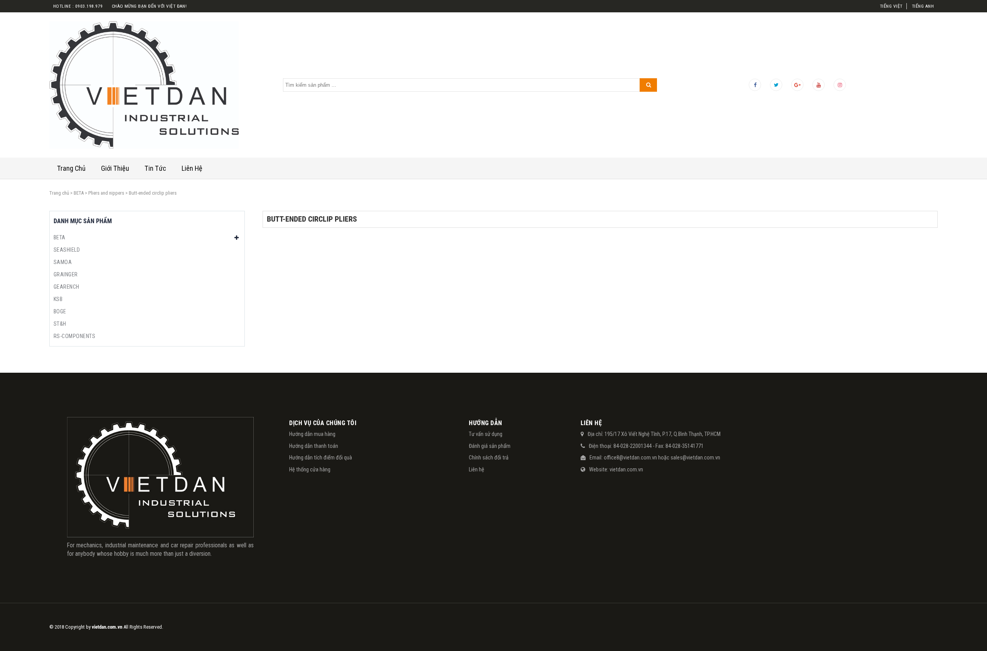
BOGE (60, 311)
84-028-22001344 (632, 446)
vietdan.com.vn (626, 469)
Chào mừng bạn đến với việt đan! (149, 6)
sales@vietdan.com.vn (695, 457)
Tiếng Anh (923, 6)
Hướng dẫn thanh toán (313, 446)
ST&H (60, 324)
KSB (58, 299)
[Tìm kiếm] (648, 85)
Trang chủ (59, 193)
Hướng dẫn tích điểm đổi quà (320, 457)
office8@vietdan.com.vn (630, 457)
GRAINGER (66, 274)
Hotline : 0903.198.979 (78, 6)
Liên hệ (476, 469)
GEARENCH (66, 287)
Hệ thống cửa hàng (309, 469)
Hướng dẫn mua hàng (312, 434)
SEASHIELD (67, 250)
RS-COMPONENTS (74, 336)
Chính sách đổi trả (489, 457)
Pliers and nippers (106, 193)
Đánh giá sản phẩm (489, 446)
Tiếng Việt (891, 6)
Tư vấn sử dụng (485, 434)
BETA (79, 193)
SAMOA (63, 262)
